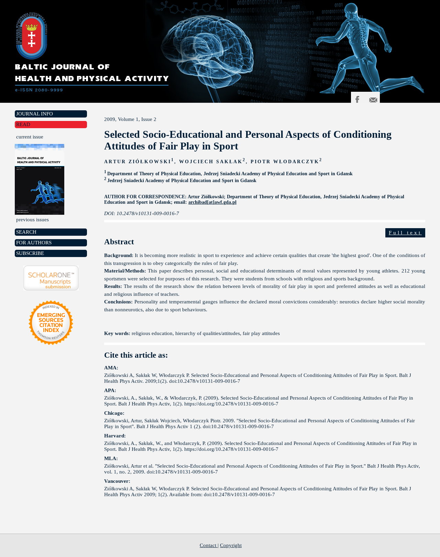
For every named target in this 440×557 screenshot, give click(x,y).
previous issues (32, 219)
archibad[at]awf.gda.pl (212, 202)
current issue (29, 137)
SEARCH (26, 232)
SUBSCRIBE (30, 253)
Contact (209, 545)
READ (23, 124)
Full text (405, 232)
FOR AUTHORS (34, 242)
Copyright (231, 545)
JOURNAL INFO (34, 113)
